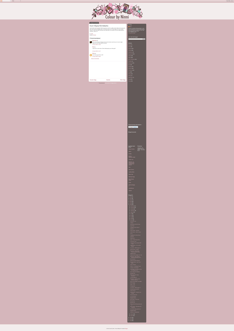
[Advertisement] (107, 69)
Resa (129, 64)
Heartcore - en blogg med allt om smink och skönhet (131, 163)
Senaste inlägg (93, 79)
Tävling (129, 73)
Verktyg (129, 75)
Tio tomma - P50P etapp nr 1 (135, 287)
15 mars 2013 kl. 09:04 (96, 56)
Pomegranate (132, 286)
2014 (131, 203)
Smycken (130, 68)
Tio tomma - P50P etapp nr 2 (135, 247)
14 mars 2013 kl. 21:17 (96, 51)
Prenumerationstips (133, 294)
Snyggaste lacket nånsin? (134, 227)
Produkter (130, 61)
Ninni (93, 53)
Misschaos (94, 40)
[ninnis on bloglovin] (133, 127)
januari (132, 315)
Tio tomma (130, 70)
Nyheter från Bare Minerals (135, 260)
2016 (131, 199)
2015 (131, 201)
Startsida (108, 79)
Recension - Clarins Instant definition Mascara (135, 279)
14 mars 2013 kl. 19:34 (96, 44)
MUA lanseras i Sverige (134, 249)
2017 (131, 198)
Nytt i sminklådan (131, 59)
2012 (131, 317)
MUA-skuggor (132, 282)
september (133, 210)
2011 (131, 319)
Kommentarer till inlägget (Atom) (110, 83)
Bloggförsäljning (133, 297)
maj (131, 216)
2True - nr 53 (132, 284)
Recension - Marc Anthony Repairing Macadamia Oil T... (135, 257)
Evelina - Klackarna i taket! (132, 157)
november (132, 207)
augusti (132, 212)
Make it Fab (131, 174)
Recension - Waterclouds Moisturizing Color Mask (135, 251)
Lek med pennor (133, 296)
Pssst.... (131, 233)
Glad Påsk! (132, 225)
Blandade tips (132, 273)
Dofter (129, 46)
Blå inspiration (132, 259)
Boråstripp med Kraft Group (135, 224)
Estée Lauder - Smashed (134, 230)
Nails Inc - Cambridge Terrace (135, 266)
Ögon (129, 79)
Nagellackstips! (133, 253)
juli (131, 213)
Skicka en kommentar (95, 58)
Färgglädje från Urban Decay (135, 235)
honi (129, 167)
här (97, 28)
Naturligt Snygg (132, 176)
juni (131, 215)
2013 (131, 204)
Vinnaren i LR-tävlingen (134, 267)
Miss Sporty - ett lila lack (134, 299)
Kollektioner (130, 52)
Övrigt (129, 81)
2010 (131, 320)
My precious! (132, 300)
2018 (131, 196)
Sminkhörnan (131, 188)
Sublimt (130, 190)
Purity (130, 182)
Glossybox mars (133, 221)
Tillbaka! (131, 222)
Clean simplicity (133, 264)
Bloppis (129, 44)
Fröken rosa (131, 159)
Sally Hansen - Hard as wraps (135, 232)
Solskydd (132, 236)
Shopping (130, 66)
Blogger (126, 328)
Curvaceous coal (133, 241)
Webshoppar (130, 77)
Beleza (130, 151)
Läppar (129, 55)
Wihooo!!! (132, 228)
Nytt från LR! (132, 302)
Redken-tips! (132, 238)
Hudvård (129, 48)
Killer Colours (131, 169)
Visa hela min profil (131, 33)
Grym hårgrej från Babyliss (135, 271)
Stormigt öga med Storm (134, 289)
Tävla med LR (132, 290)
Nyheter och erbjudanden (134, 312)
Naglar (129, 57)
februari (132, 314)
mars (132, 219)
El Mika (130, 153)
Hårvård (94, 35)
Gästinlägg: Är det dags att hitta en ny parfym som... (136, 270)
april (131, 218)
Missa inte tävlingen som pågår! (136, 281)
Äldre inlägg (122, 79)
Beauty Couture (131, 149)
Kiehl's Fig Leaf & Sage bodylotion (134, 275)
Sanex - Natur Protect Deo (135, 239)
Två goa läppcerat (133, 277)
